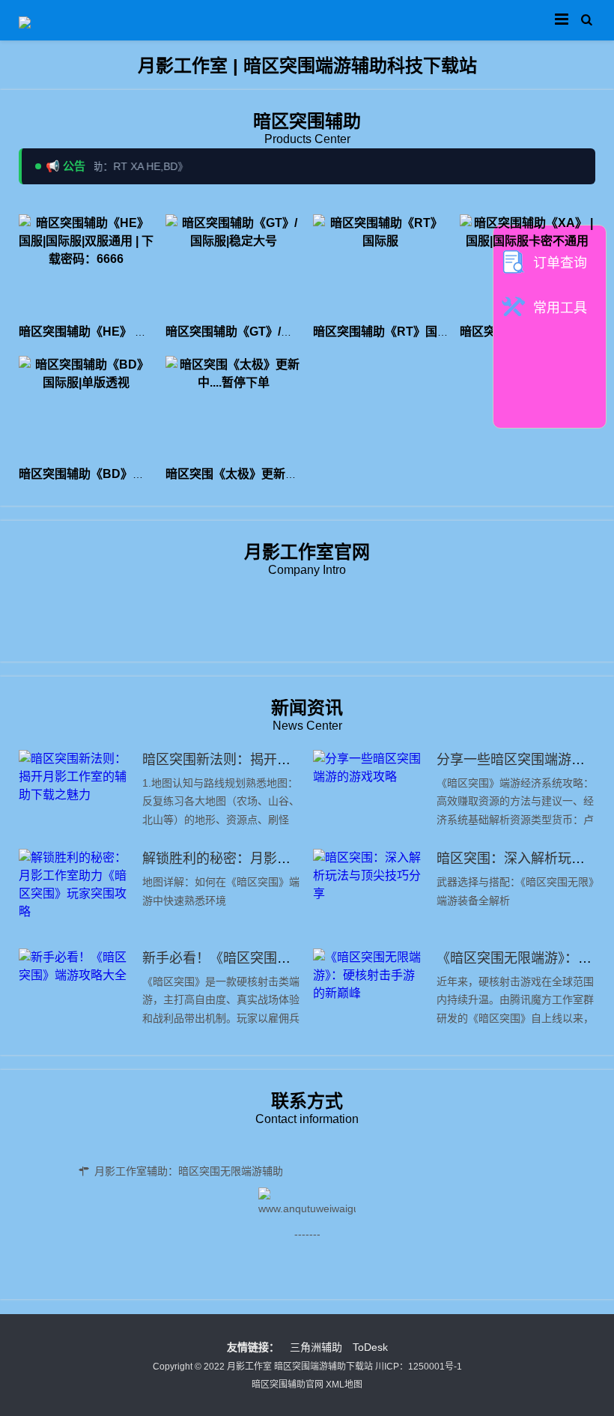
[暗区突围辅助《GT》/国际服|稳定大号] (233, 264)
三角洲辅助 (316, 1347)
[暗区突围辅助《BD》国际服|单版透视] (86, 406)
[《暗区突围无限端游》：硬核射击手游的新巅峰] (369, 990)
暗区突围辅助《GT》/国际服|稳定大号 (266, 331)
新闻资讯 (307, 708)
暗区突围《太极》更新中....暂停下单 (261, 474)
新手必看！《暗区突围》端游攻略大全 (256, 958)
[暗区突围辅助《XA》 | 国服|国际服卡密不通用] (527, 264)
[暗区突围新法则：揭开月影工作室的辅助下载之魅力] (75, 792)
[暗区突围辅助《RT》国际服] (381, 264)
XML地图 (344, 1384)
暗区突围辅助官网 (287, 1384)
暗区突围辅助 (307, 121)
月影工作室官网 (307, 552)
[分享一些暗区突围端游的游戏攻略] (369, 792)
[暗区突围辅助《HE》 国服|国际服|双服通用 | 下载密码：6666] (86, 264)
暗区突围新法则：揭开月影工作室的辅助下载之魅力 (297, 759)
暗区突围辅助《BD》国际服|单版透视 (119, 474)
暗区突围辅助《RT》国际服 (387, 331)
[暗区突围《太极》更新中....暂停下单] (233, 406)
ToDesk (370, 1347)
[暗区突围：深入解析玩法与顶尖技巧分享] (369, 891)
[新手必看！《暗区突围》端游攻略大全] (75, 990)
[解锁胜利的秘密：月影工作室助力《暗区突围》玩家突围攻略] (75, 891)
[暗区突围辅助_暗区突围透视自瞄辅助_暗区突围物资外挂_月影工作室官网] (25, 20)
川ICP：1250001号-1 (418, 1366)
